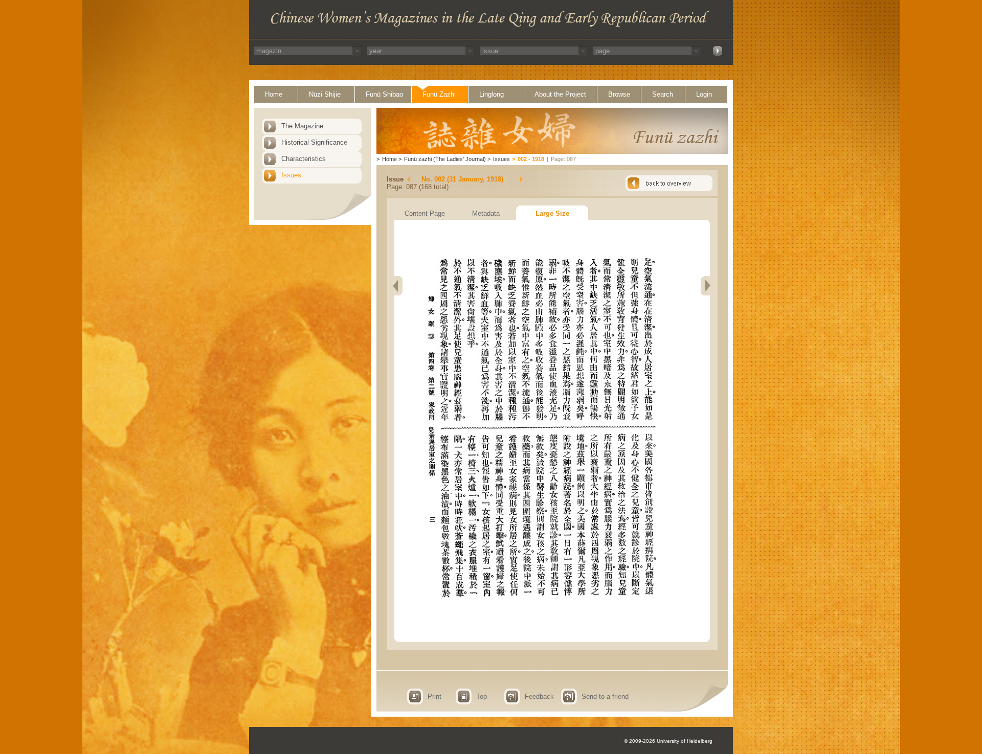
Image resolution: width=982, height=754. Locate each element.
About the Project (560, 94)
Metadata (486, 213)
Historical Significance (314, 142)
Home (273, 94)
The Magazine (302, 126)
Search (662, 94)
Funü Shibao (384, 94)
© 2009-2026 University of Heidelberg (668, 741)
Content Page (425, 213)
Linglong (491, 94)
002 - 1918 (531, 159)
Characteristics (303, 159)
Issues (291, 175)
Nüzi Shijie (325, 94)
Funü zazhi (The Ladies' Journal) (445, 159)
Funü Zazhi (439, 94)
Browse (619, 94)
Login (704, 94)
